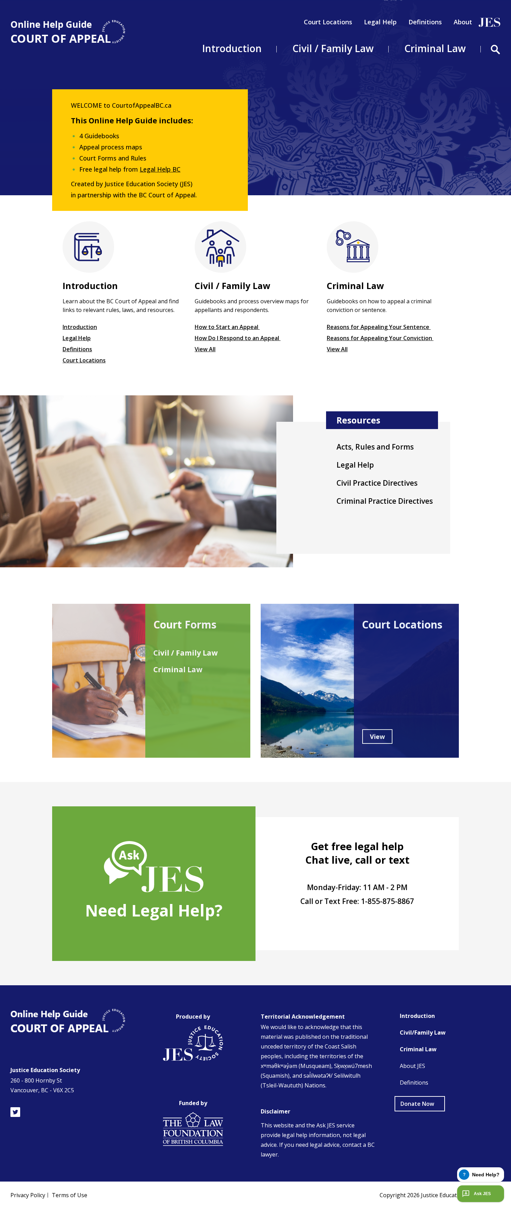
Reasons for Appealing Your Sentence (379, 327)
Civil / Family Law (185, 653)
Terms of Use (69, 1195)
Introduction (80, 327)
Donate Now (417, 1104)
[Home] (67, 32)
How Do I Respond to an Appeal (238, 338)
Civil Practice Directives (376, 483)
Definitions (425, 22)
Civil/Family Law (423, 1032)
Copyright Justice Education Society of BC (440, 1195)
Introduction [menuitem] (232, 48)
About (463, 22)
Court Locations (328, 22)
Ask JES (482, 1193)
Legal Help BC (160, 169)
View (377, 736)
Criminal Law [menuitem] (435, 48)
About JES (412, 1066)
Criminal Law (177, 669)
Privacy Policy (27, 1195)
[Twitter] (15, 1112)
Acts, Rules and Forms (375, 447)
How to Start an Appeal (227, 327)
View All (205, 349)
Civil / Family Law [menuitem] (333, 48)
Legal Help (380, 22)
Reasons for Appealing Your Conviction (380, 338)
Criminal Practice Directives (384, 501)
